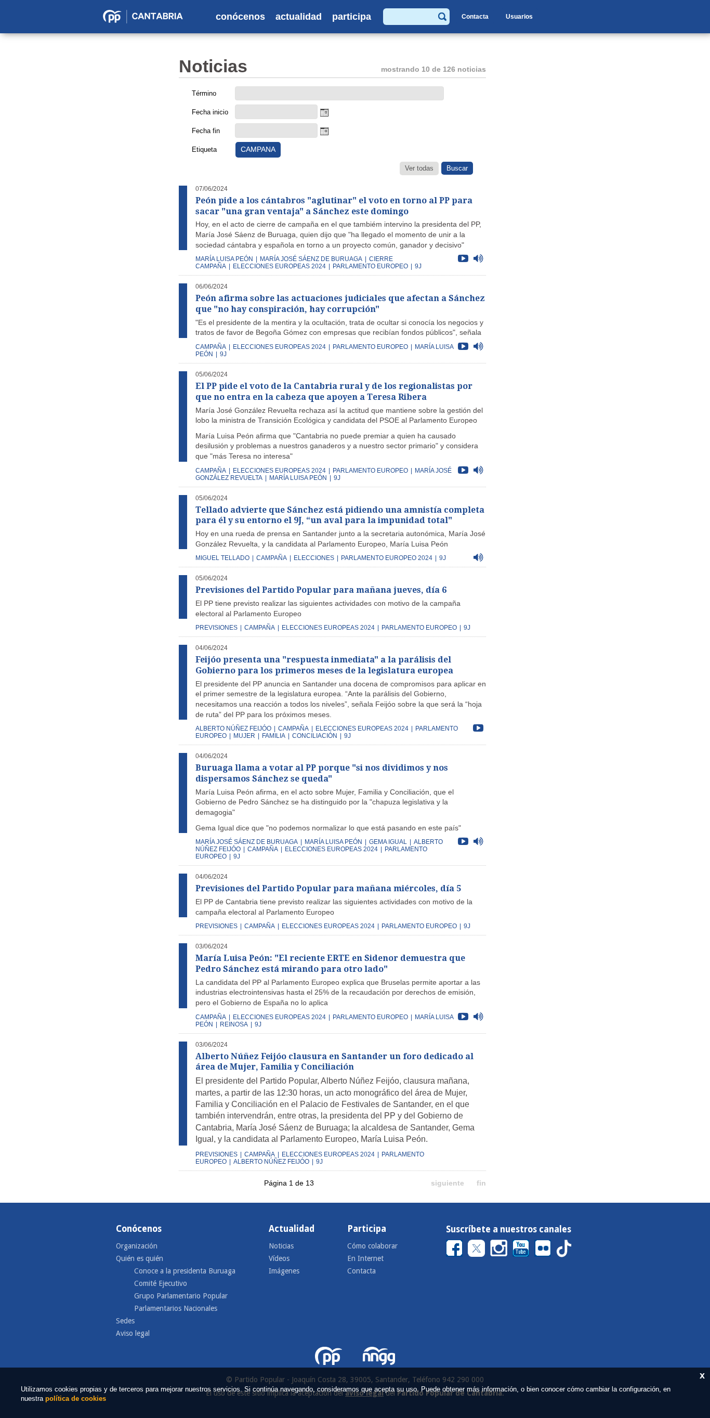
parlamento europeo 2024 (386, 558)
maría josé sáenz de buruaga (311, 259)
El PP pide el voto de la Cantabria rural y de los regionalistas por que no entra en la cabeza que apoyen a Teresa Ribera (333, 391)
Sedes (125, 1321)
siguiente (447, 1183)
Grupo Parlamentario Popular (181, 1296)
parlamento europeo (370, 266)
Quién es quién (139, 1258)
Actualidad (298, 16)
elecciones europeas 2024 (279, 266)
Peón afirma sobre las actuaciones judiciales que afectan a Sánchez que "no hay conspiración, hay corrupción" (340, 303)
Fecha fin (206, 131)
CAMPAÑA (210, 346)
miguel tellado (222, 558)
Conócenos (240, 16)
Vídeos (279, 1258)
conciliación (314, 735)
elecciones (314, 558)
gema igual (388, 841)
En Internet (365, 1258)
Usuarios (519, 16)
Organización (136, 1246)
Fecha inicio (210, 112)
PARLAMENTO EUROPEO (370, 346)
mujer (244, 735)
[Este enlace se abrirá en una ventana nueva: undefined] (454, 1248)
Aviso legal (133, 1333)
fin (481, 1183)
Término (204, 93)
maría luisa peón (224, 259)
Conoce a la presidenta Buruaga (184, 1271)
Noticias (281, 1246)
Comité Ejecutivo (160, 1283)
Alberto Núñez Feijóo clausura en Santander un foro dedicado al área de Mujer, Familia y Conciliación (334, 1061)
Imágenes (284, 1271)
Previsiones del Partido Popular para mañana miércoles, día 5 (328, 888)
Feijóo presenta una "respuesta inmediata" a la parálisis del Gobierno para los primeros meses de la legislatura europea (324, 665)
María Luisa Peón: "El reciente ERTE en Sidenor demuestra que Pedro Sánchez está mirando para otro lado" (330, 963)
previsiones (216, 627)
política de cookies (75, 1398)
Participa (351, 16)
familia (273, 735)
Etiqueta (204, 149)
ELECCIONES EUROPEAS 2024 (279, 346)
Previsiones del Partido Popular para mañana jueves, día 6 (320, 590)
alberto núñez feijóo (233, 728)
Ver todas (419, 168)
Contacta (475, 16)
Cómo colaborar (372, 1246)
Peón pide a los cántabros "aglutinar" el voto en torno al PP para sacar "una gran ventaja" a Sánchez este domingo (333, 206)
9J (418, 266)
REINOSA (234, 1024)
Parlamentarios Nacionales (175, 1308)
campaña (210, 470)
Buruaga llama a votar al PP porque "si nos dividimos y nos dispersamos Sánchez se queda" (321, 773)
